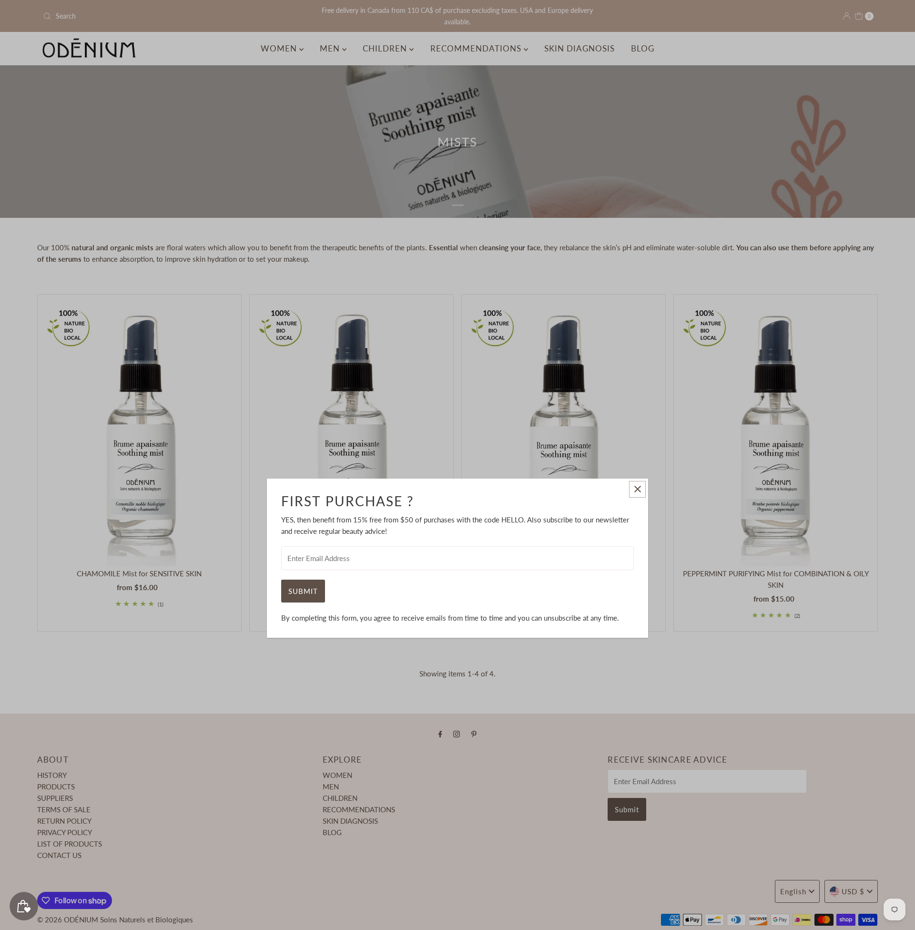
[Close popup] (637, 489)
